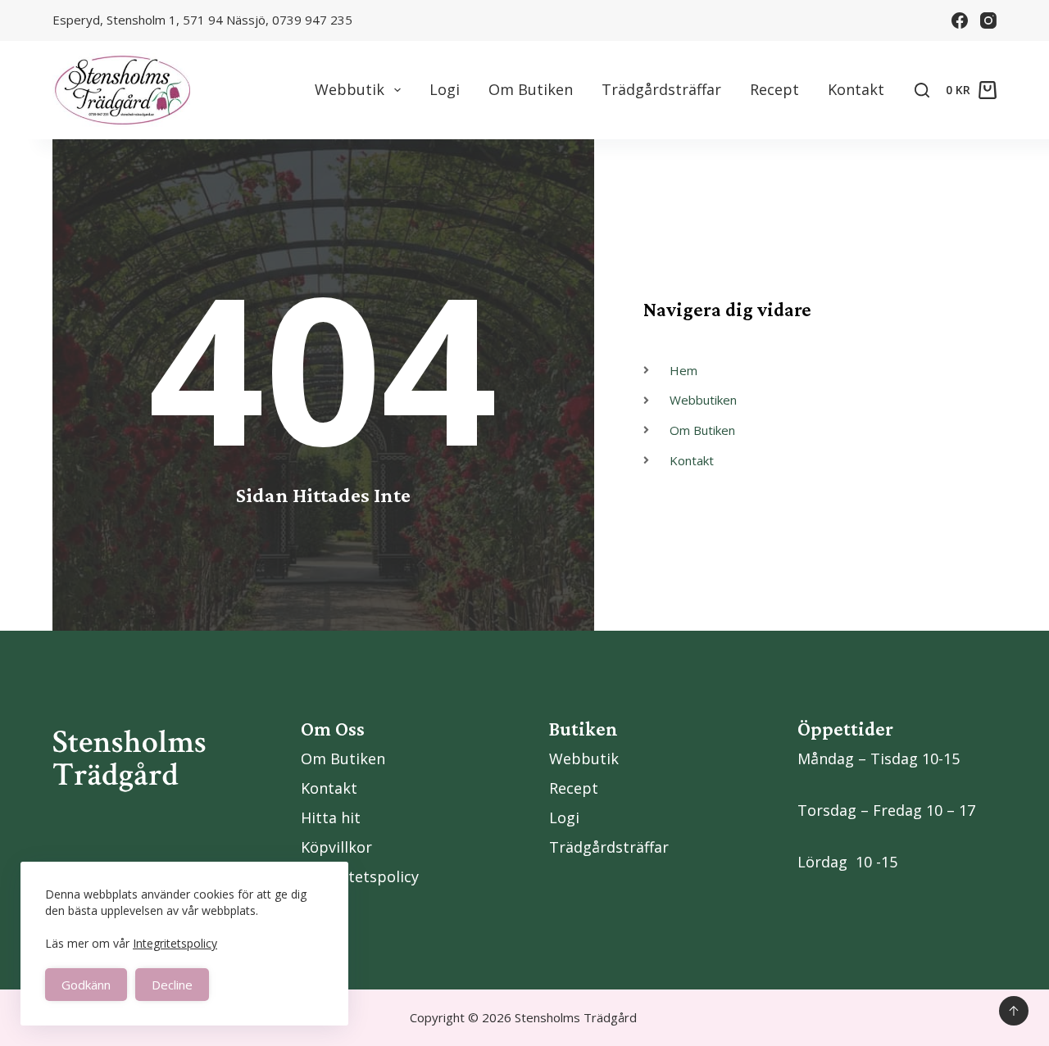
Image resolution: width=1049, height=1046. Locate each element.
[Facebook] (959, 20)
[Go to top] (1014, 1011)
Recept (774, 89)
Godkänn (86, 984)
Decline (172, 984)
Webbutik (349, 89)
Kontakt (856, 89)
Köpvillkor (336, 847)
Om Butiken (530, 89)
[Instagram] (988, 20)
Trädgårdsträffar (661, 89)
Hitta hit (331, 817)
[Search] (922, 90)
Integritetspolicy (175, 943)
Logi (444, 89)
